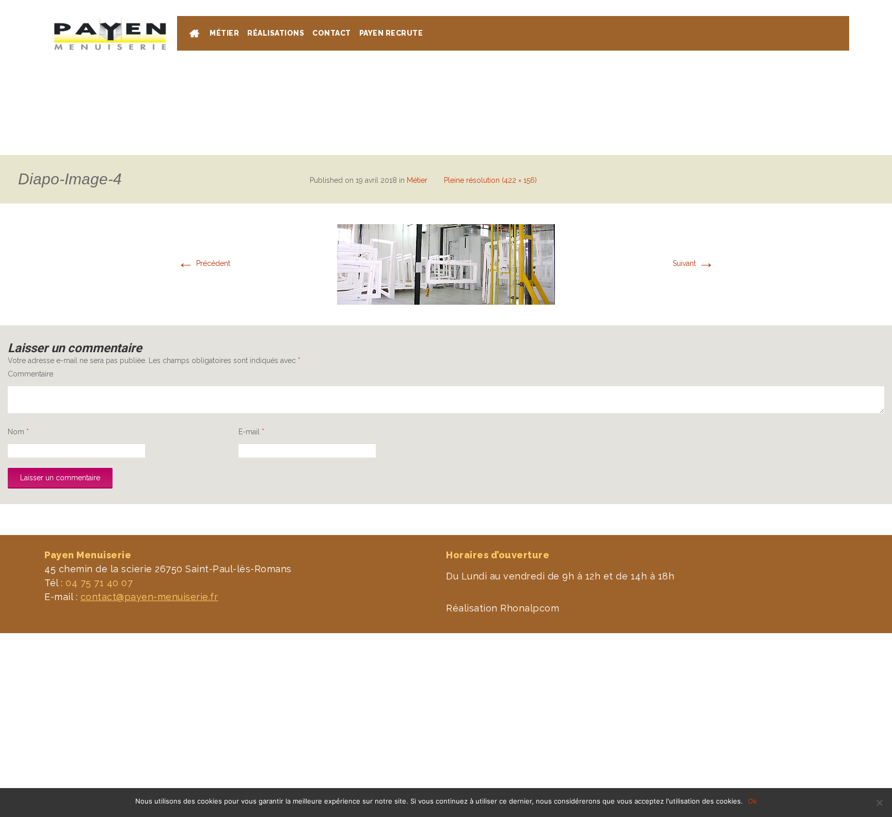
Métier (417, 180)
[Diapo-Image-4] (446, 264)
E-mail (251, 432)
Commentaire (30, 374)
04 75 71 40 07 (810, 5)
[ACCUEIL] (195, 34)
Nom (18, 432)
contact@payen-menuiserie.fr (149, 596)
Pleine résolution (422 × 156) (490, 180)
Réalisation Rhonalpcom (502, 608)
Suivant (693, 263)
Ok (752, 801)
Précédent (204, 263)
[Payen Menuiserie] (110, 33)
